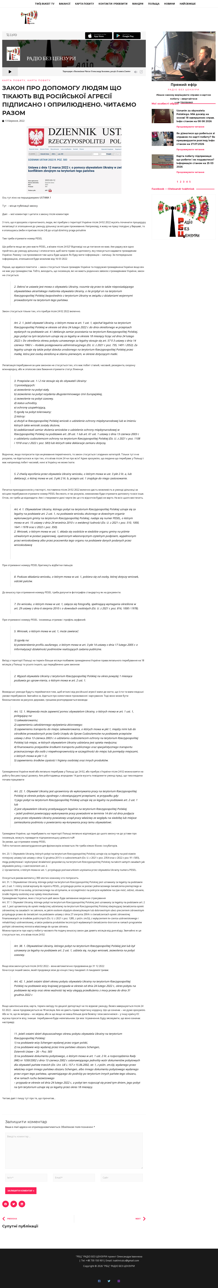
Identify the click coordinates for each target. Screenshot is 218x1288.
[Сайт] (122, 1178)
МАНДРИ (137, 3)
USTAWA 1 (45, 197)
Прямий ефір (184, 84)
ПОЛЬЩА (153, 3)
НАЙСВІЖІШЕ (188, 3)
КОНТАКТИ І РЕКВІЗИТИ (113, 3)
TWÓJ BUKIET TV (44, 3)
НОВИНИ (169, 3)
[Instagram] (119, 1281)
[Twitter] (109, 1281)
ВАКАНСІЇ (64, 3)
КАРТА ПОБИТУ (84, 3)
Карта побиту (39, 80)
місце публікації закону (23, 205)
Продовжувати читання (190, 126)
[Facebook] (99, 1281)
